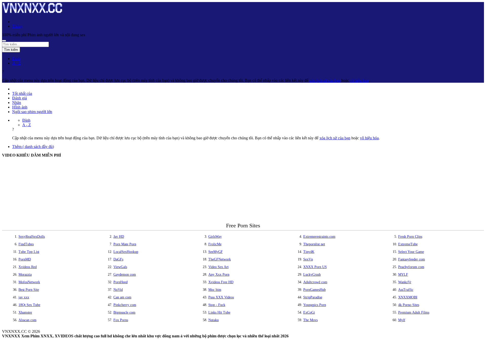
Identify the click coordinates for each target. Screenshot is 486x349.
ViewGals (120, 267)
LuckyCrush (312, 274)
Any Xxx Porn (218, 274)
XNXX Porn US (315, 267)
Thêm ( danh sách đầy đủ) (33, 146)
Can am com (122, 297)
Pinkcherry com (124, 305)
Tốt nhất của (22, 93)
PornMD (24, 259)
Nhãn (16, 102)
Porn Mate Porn (124, 244)
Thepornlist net (314, 244)
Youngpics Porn (314, 305)
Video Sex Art (218, 267)
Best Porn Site (28, 290)
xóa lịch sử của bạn (324, 80)
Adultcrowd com (315, 282)
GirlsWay (215, 236)
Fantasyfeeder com (411, 259)
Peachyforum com (411, 267)
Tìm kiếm (11, 50)
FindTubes (26, 244)
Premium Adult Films (413, 312)
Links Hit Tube (219, 312)
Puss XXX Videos (221, 297)
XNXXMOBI (407, 297)
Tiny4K (308, 252)
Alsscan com (27, 320)
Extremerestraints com (319, 236)
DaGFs (118, 259)
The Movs (310, 320)
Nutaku (213, 320)
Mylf (401, 320)
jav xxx (23, 297)
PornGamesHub (314, 290)
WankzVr (404, 282)
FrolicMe (214, 244)
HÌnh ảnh (19, 107)
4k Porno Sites (408, 305)
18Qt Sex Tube (29, 305)
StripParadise (312, 297)
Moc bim (214, 290)
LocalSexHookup (125, 252)
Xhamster (25, 312)
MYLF (403, 274)
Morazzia (25, 274)
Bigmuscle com (124, 312)
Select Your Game (411, 252)
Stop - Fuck (216, 305)
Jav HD (118, 236)
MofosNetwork (29, 282)
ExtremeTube (408, 244)
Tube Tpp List (28, 252)
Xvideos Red (27, 267)
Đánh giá (19, 98)
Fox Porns (120, 320)
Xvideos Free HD (220, 282)
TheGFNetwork (219, 259)
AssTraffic (405, 290)
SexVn (308, 259)
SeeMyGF (215, 252)
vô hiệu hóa (359, 80)
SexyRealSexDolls (31, 236)
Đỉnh (16, 58)
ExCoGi (309, 312)
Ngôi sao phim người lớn (32, 112)
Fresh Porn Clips (410, 236)
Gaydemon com (124, 274)
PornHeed (120, 282)
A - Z (16, 63)
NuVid (118, 290)
